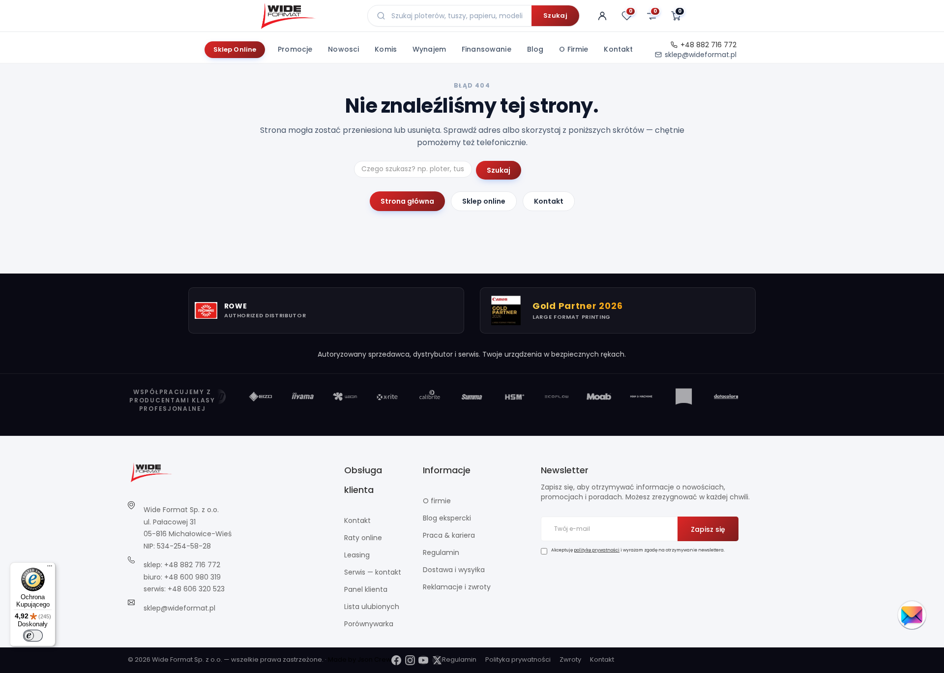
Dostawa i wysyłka (454, 570)
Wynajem (429, 49)
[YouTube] (423, 660)
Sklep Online (235, 49)
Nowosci (343, 49)
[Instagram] (410, 660)
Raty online (363, 538)
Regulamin (441, 552)
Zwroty (570, 659)
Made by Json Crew (359, 659)
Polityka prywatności (518, 659)
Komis (386, 49)
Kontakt (618, 49)
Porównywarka (368, 624)
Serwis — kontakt (372, 572)
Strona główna (407, 201)
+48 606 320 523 (196, 589)
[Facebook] (396, 660)
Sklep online (483, 201)
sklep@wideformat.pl (701, 54)
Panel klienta (365, 589)
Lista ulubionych (371, 607)
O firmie (573, 49)
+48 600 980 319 (192, 577)
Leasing (357, 555)
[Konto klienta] (602, 16)
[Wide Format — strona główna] (306, 15)
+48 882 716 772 (708, 44)
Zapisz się (708, 529)
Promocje (295, 49)
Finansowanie (486, 49)
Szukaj (555, 15)
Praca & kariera (449, 535)
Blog (535, 49)
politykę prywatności (597, 550)
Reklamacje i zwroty (457, 587)
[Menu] (50, 568)
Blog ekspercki (447, 518)
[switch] (33, 636)
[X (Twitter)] (437, 660)
